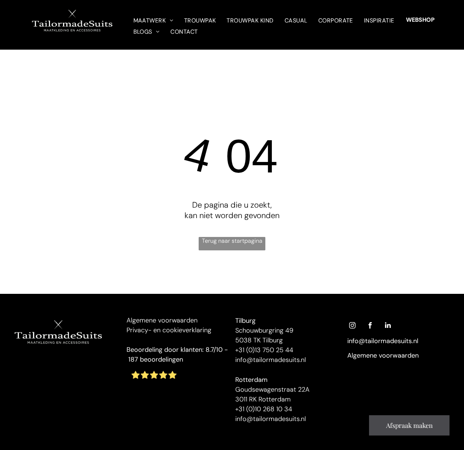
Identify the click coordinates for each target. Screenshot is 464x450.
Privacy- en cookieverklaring (169, 330)
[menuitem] (153, 20)
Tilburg (245, 320)
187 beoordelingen (155, 359)
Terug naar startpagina (232, 241)
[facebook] (370, 326)
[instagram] (352, 326)
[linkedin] (388, 326)
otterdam (253, 379)
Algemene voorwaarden (162, 320)
